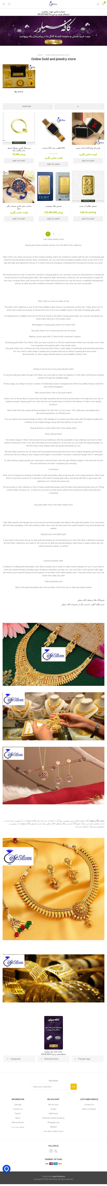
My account (53, 1104)
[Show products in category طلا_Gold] (19, 76)
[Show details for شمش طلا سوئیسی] (53, 187)
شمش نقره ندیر (17, 1127)
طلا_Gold (18, 92)
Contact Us (89, 1104)
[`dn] (19, 128)
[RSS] (56, 1151)
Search (18, 1113)
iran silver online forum (53, 1131)
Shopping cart (53, 1122)
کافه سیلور (65, 604)
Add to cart (19, 161)
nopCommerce (58, 1176)
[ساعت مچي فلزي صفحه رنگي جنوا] (19, 187)
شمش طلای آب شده (88, 206)
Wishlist (53, 1127)
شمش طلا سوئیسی (53, 206)
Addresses (53, 1113)
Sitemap (17, 1104)
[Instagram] (51, 1151)
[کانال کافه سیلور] (53, 31)
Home (40, 55)
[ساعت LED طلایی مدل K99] (53, 128)
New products (18, 1122)
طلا (97, 821)
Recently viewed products (53, 1118)
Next (59, 234)
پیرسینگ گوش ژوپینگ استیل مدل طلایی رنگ (18, 149)
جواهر (92, 821)
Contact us (18, 1109)
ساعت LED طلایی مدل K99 (53, 148)
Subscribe (74, 1087)
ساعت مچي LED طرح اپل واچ (88, 148)
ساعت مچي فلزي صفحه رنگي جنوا (18, 207)
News (17, 1118)
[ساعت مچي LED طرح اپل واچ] (88, 128)
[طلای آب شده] (88, 187)
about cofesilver (89, 1109)
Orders (53, 1109)
